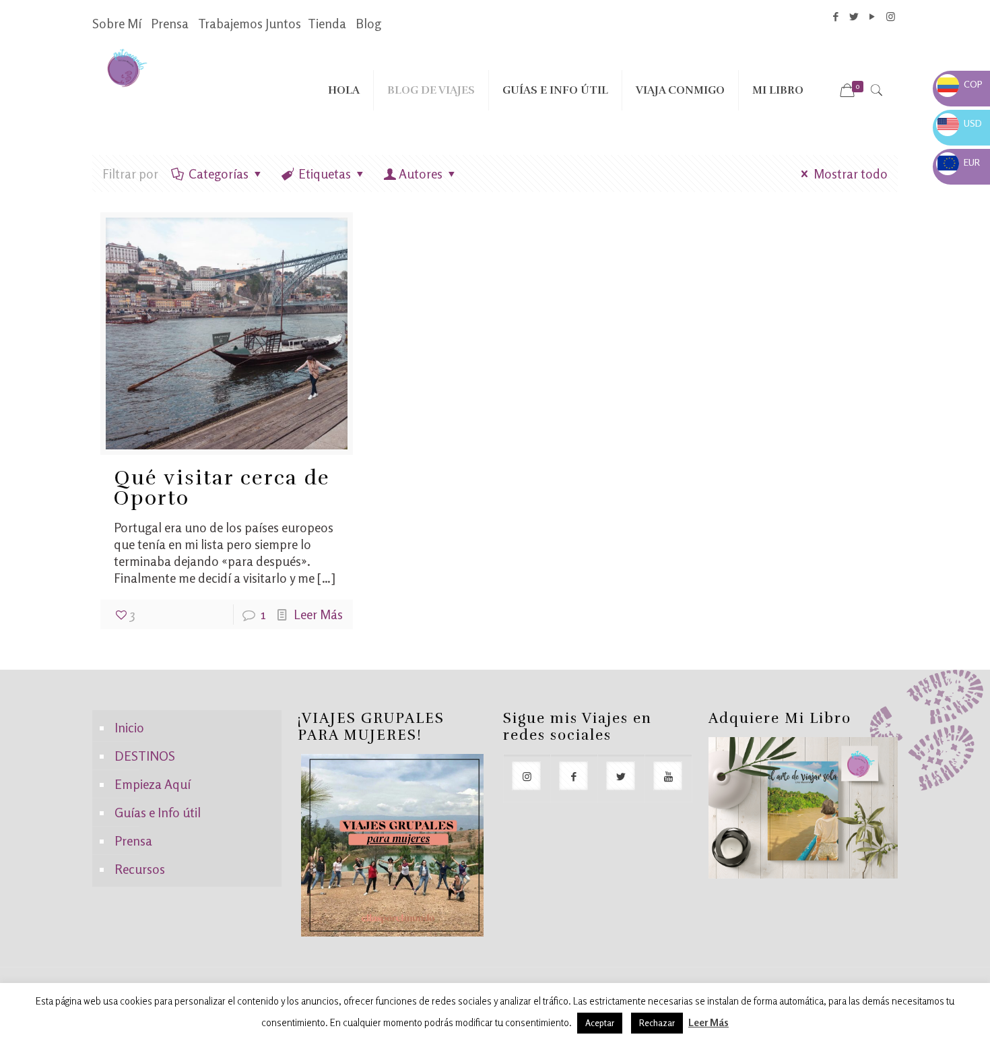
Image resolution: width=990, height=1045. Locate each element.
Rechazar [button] (657, 1022)
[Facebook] (836, 16)
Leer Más (318, 614)
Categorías (219, 173)
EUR (958, 162)
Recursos (139, 869)
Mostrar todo (851, 173)
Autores (420, 173)
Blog (368, 23)
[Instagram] (891, 16)
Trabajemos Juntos (249, 23)
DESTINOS (144, 755)
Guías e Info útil (157, 812)
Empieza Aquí (152, 784)
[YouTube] (872, 16)
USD (959, 123)
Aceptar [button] (599, 1022)
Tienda (327, 23)
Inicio (129, 727)
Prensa (170, 23)
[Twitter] (854, 16)
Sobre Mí (116, 23)
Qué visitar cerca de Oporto (222, 488)
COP (960, 84)
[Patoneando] (127, 66)
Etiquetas (324, 173)
